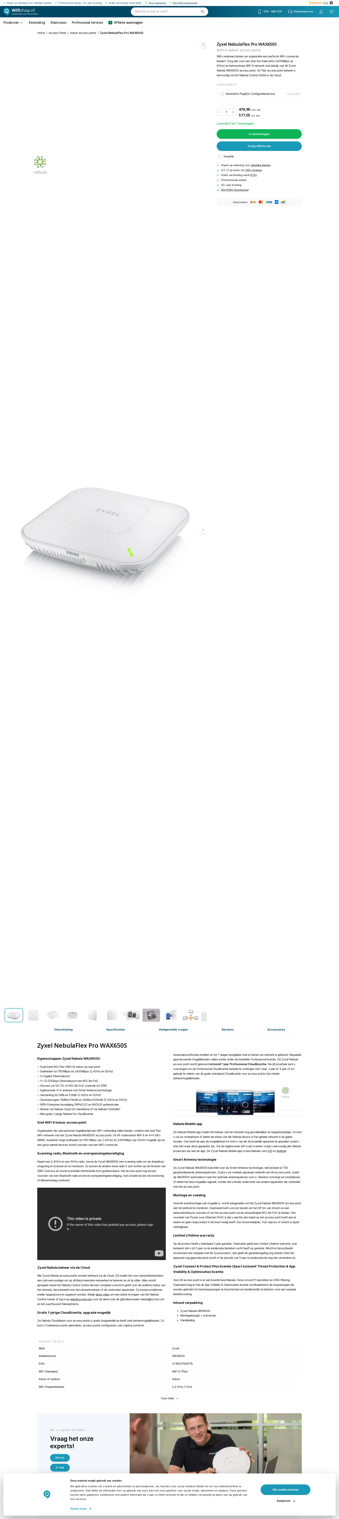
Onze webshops (157, 3)
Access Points (57, 33)
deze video (103, 1294)
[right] (203, 529)
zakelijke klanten (261, 165)
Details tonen (78, 1508)
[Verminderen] (219, 112)
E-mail (60, 1467)
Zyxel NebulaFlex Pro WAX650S (121, 33)
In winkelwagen (259, 134)
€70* (139, 3)
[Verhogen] (233, 112)
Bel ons (59, 1457)
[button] (259, 93)
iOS (270, 1151)
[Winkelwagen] (331, 11)
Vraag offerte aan (259, 146)
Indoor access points (83, 33)
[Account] (321, 11)
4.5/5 (325, 3)
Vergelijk (228, 156)
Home (41, 33)
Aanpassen (283, 1500)
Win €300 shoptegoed (185, 3)
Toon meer (167, 1398)
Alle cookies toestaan (285, 1489)
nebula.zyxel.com (81, 1299)
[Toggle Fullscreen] (203, 44)
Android (281, 1151)
